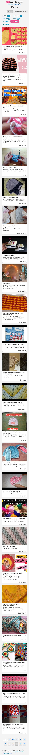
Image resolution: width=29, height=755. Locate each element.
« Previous (13, 739)
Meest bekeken (18, 11)
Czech (6, 24)
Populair (10, 11)
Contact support (7, 753)
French (16, 18)
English (6, 16)
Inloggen (10, 4)
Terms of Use (20, 752)
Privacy (14, 752)
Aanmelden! (18, 4)
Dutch (15, 21)
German (6, 18)
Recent (25, 11)
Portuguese (17, 16)
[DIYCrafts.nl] (14, 2)
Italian (6, 21)
